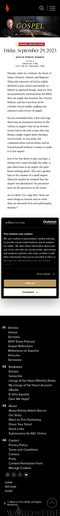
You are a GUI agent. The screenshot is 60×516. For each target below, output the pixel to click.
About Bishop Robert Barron (27, 410)
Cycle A (30, 61)
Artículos (14, 355)
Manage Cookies (20, 468)
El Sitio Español (19, 394)
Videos (12, 332)
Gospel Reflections (32, 44)
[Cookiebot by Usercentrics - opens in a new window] (43, 222)
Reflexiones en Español (23, 350)
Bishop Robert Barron (30, 57)
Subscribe (15, 376)
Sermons (14, 337)
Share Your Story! (20, 424)
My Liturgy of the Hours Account (30, 385)
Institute (8, 482)
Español (8, 490)
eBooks (14, 389)
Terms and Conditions (23, 449)
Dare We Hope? (19, 399)
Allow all (30, 283)
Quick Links (16, 429)
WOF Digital (10, 486)
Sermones (15, 359)
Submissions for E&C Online (27, 433)
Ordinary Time (30, 63)
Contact (14, 440)
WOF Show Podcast (21, 341)
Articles (13, 327)
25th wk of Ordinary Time (30, 66)
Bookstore (15, 367)
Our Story (15, 415)
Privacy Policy (18, 445)
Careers (14, 454)
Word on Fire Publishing (25, 419)
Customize (28, 292)
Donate (13, 371)
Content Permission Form (26, 463)
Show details (43, 274)
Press (12, 458)
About (13, 406)
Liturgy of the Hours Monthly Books (32, 380)
